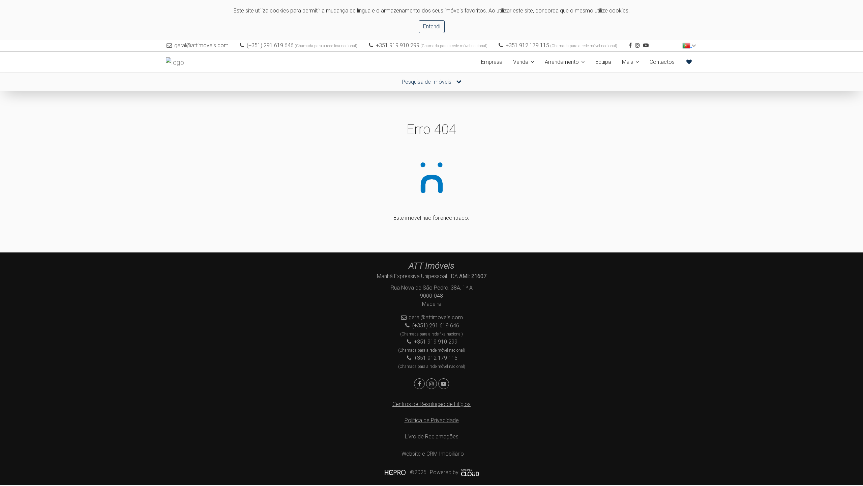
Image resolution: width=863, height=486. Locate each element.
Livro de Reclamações (431, 436)
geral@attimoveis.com (201, 45)
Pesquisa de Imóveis (427, 82)
